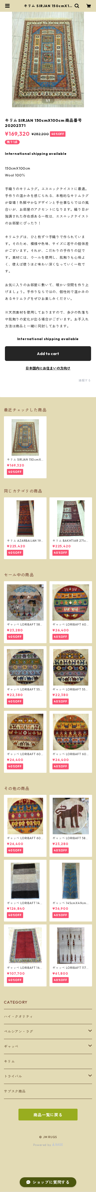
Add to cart (48, 353)
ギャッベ (11, 1046)
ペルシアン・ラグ (18, 1031)
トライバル (13, 1076)
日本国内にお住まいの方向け (48, 368)
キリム (9, 1061)
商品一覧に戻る (48, 1114)
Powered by (42, 1145)
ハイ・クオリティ (18, 1016)
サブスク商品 (15, 1091)
